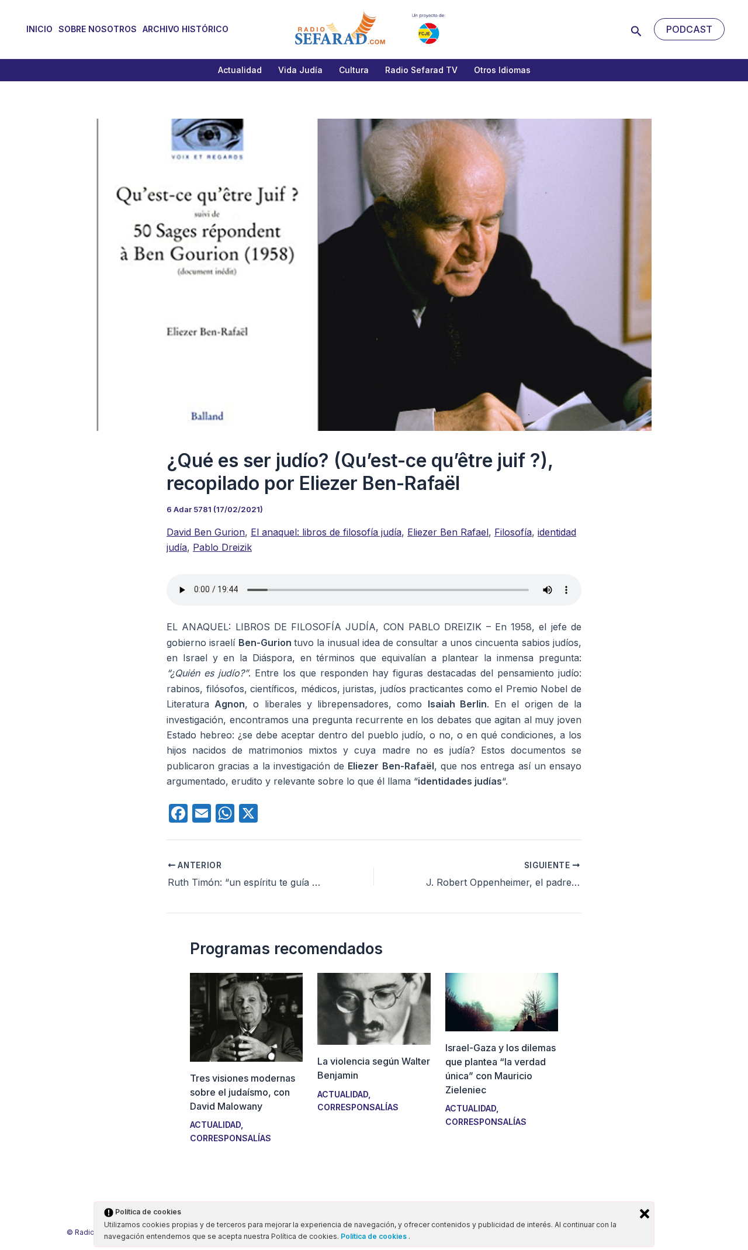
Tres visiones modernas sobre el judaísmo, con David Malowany (242, 1092)
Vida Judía (300, 70)
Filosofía (513, 532)
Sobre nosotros (97, 29)
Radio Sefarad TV (421, 70)
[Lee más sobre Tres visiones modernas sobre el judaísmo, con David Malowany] (246, 1016)
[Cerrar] (644, 1213)
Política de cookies (374, 1236)
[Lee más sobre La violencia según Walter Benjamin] (373, 1008)
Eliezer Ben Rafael (448, 532)
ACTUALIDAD (215, 1125)
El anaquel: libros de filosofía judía (326, 532)
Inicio (39, 29)
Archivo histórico (185, 29)
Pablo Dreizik (222, 547)
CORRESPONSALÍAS (230, 1138)
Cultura (354, 70)
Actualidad (240, 70)
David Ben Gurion (206, 532)
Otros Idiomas (502, 70)
